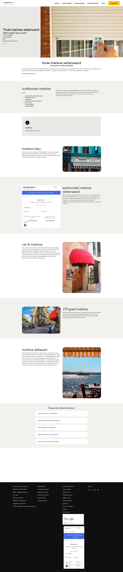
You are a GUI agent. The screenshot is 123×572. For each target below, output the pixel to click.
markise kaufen (42, 498)
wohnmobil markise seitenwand (33, 101)
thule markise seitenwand (28, 73)
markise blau (28, 99)
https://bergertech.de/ (29, 506)
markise (56, 3)
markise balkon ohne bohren (32, 130)
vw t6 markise (28, 102)
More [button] (103, 3)
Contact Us (113, 3)
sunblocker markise (30, 97)
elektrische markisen (43, 495)
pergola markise (79, 3)
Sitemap (65, 509)
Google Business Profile (19, 503)
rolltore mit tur (66, 492)
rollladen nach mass (68, 495)
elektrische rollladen (68, 506)
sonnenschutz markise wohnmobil (34, 96)
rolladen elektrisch (67, 500)
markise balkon (67, 3)
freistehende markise (43, 489)
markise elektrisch (93, 3)
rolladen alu (65, 503)
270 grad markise (29, 104)
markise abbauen (29, 106)
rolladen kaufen (67, 498)
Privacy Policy (66, 512)
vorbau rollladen (67, 489)
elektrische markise (43, 492)
